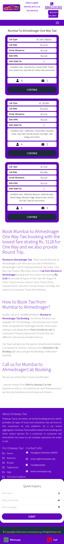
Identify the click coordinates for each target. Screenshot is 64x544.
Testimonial (12, 467)
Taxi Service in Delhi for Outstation (18, 380)
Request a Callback (53, 14)
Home (10, 453)
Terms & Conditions (16, 476)
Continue (32, 89)
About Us (11, 458)
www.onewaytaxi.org (40, 471)
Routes (10, 462)
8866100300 (53, 7)
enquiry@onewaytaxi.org (42, 458)
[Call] (49, 540)
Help (9, 472)
